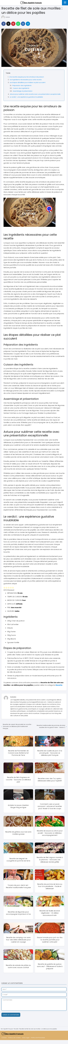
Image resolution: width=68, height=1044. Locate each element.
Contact (4, 1038)
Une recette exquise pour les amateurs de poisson (26, 77)
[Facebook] (3, 24)
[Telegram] (28, 24)
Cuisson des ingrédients (21, 88)
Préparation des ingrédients (21, 85)
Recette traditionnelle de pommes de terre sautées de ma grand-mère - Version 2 (51, 726)
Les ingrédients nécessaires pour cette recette (26, 80)
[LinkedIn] (23, 24)
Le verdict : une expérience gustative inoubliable (26, 97)
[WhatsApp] (18, 24)
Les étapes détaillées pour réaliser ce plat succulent (27, 82)
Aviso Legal (25, 1038)
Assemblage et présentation (22, 91)
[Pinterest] (13, 24)
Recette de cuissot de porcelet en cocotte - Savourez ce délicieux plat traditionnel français (17, 726)
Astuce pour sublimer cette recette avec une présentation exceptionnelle (35, 94)
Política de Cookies (14, 1038)
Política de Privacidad (38, 1038)
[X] (8, 24)
